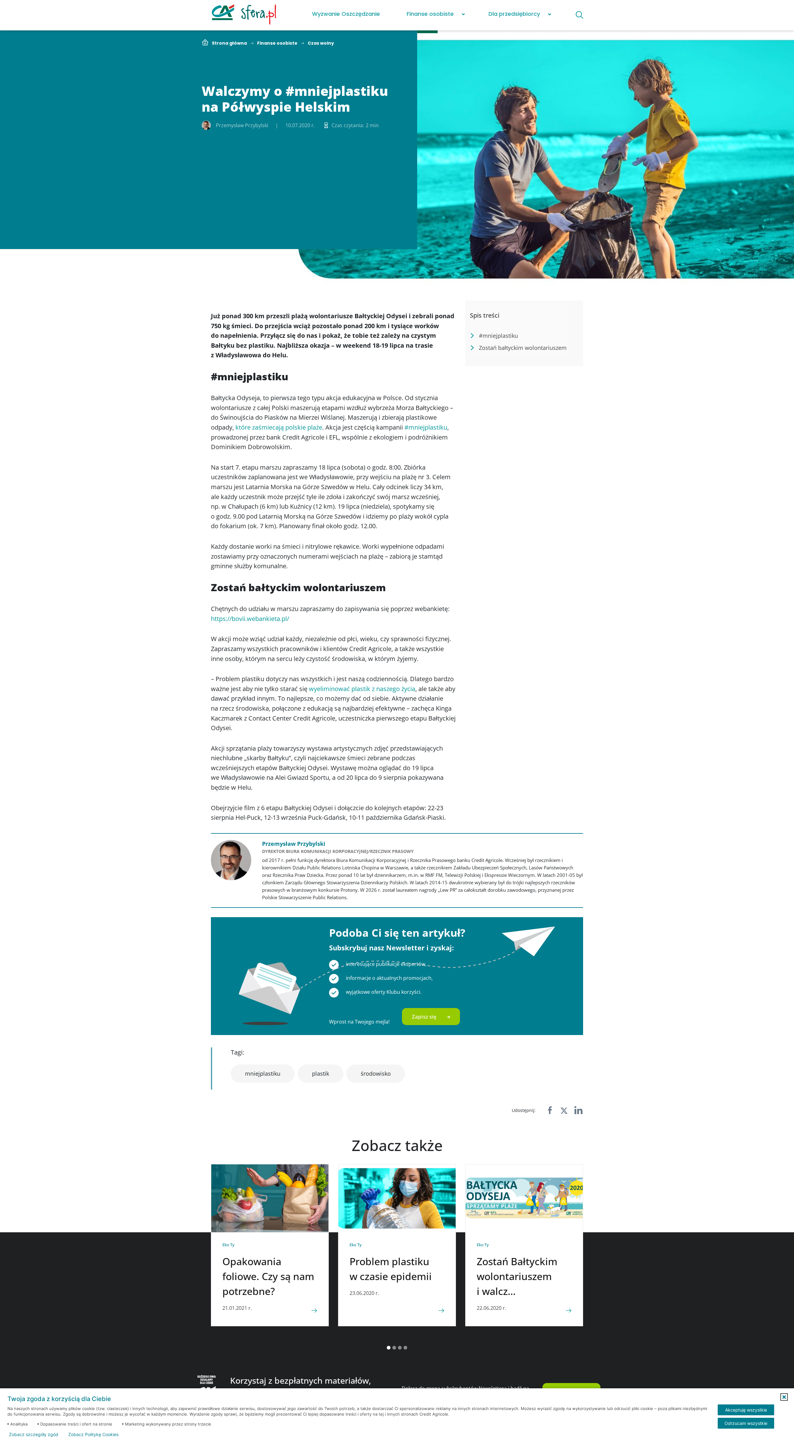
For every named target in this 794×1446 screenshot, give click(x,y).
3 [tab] (400, 1348)
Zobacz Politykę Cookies (93, 1434)
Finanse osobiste (430, 14)
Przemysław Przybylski (293, 843)
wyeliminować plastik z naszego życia (362, 689)
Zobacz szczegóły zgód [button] (33, 1434)
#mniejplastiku (425, 427)
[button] (784, 1397)
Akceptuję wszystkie (746, 1410)
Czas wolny (321, 43)
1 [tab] (388, 1348)
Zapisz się (424, 1016)
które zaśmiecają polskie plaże (278, 427)
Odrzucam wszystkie (746, 1423)
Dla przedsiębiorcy (514, 14)
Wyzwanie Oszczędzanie (346, 14)
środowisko (376, 1073)
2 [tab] (394, 1348)
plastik (320, 1073)
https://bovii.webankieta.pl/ (250, 618)
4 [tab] (405, 1348)
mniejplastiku (262, 1073)
